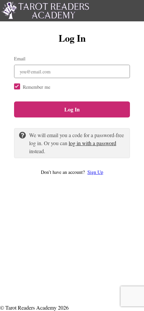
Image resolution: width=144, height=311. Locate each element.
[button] (72, 172)
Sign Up (95, 172)
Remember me (36, 87)
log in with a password (92, 142)
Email (19, 58)
